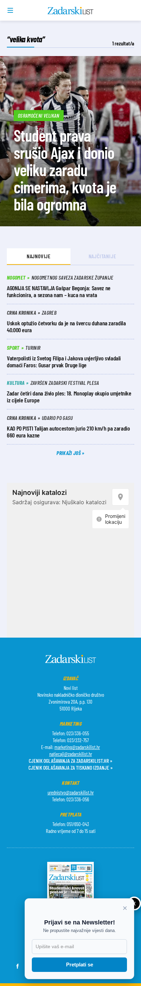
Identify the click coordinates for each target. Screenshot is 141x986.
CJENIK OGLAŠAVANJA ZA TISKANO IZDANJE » (70, 767)
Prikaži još (69, 452)
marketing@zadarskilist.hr (77, 747)
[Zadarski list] (71, 10)
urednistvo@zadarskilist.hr (71, 792)
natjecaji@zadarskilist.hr (70, 754)
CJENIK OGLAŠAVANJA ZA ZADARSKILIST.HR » (70, 760)
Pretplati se (79, 964)
